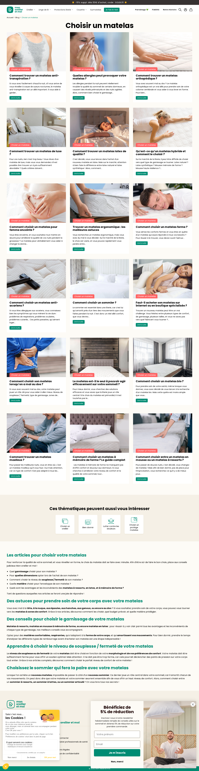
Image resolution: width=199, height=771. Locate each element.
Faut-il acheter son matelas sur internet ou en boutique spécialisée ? (161, 304)
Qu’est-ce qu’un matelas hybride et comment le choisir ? (161, 152)
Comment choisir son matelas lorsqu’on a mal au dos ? (30, 382)
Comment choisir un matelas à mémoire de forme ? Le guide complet (99, 458)
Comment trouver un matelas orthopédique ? (156, 77)
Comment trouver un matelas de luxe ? (35, 152)
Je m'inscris (117, 753)
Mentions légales (62, 749)
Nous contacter (61, 738)
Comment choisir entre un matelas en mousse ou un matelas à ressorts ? (162, 458)
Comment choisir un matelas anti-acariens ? (33, 304)
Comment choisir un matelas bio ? (160, 381)
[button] (180, 9)
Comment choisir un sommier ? (94, 302)
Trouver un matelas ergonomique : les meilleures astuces (99, 228)
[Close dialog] (192, 704)
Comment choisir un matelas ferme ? (161, 227)
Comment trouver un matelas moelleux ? (30, 458)
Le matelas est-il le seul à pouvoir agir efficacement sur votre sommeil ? (99, 382)
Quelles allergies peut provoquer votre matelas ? (99, 77)
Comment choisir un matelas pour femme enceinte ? (33, 228)
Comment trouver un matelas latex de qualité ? (99, 152)
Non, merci (117, 761)
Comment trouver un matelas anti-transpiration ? (34, 77)
